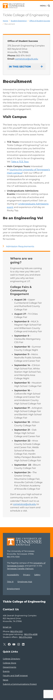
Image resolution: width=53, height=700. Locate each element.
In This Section (20, 66)
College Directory (11, 659)
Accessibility (13, 574)
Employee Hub (25, 581)
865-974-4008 (30, 634)
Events (6, 671)
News (5, 680)
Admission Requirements (20, 246)
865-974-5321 (16, 631)
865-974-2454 (25, 637)
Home (5, 21)
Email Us (7, 627)
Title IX (10, 581)
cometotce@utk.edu (26, 58)
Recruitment (9, 24)
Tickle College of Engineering (26, 15)
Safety (37, 574)
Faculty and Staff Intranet (15, 675)
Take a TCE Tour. (20, 161)
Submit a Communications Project (20, 684)
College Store (9, 663)
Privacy (26, 574)
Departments (9, 667)
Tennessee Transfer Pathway (20, 568)
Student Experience (19, 21)
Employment (13, 588)
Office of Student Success (39, 21)
